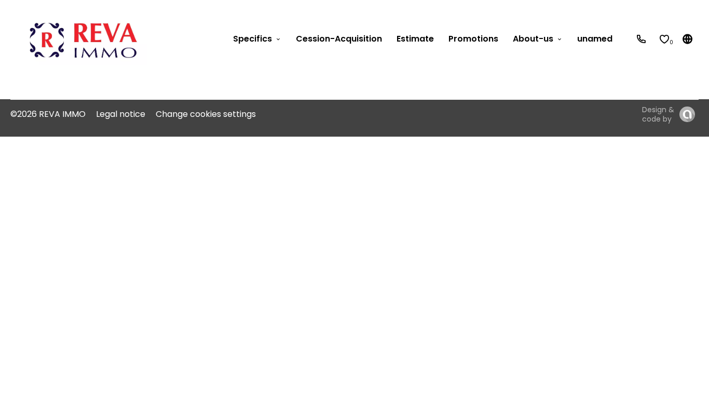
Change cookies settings (206, 114)
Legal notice (120, 114)
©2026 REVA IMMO (48, 114)
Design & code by (658, 114)
